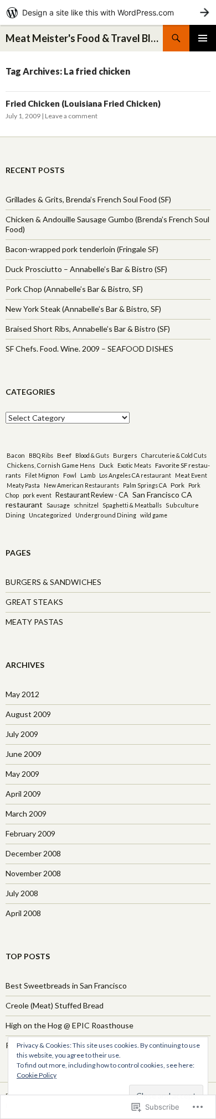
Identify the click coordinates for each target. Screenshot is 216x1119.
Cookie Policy (36, 1075)
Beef (64, 455)
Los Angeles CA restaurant (135, 475)
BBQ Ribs (41, 455)
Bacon (16, 455)
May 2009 (22, 773)
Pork (177, 485)
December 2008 (33, 853)
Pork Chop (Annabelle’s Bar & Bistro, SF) (74, 289)
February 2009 (30, 833)
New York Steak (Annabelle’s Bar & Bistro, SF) (83, 308)
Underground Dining (105, 515)
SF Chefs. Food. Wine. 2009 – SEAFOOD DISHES (89, 348)
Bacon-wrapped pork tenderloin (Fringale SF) (82, 249)
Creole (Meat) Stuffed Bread (55, 1005)
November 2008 (33, 873)
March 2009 (26, 813)
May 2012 (22, 694)
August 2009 (28, 714)
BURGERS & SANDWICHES (53, 582)
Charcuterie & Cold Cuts (174, 455)
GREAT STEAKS (34, 601)
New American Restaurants (81, 485)
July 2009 (22, 734)
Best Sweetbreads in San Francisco (66, 985)
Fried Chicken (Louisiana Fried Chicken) (83, 103)
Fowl (69, 475)
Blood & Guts (92, 455)
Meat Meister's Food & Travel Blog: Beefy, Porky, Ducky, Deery (84, 38)
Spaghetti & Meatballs (132, 505)
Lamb (87, 475)
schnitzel (86, 505)
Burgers (125, 455)
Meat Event (191, 475)
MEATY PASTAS (34, 621)
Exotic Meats (134, 465)
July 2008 (22, 893)
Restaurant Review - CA (91, 495)
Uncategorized (50, 515)
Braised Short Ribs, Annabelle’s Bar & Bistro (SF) (88, 328)
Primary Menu (202, 38)
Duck (106, 465)
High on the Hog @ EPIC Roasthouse (69, 1025)
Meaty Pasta (23, 485)
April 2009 (23, 793)
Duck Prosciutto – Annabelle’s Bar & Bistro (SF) (86, 269)
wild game (153, 515)
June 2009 (24, 754)
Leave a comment (71, 116)
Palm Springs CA (145, 485)
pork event (37, 495)
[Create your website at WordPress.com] (108, 12)
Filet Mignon (42, 475)
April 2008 (23, 913)
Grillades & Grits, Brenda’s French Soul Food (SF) (88, 199)
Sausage (58, 505)
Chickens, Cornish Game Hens (51, 465)
